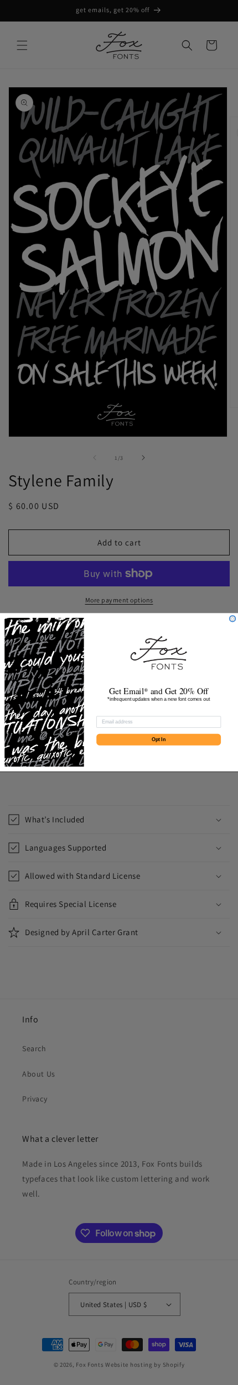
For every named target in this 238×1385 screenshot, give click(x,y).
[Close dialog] (233, 619)
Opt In (158, 739)
